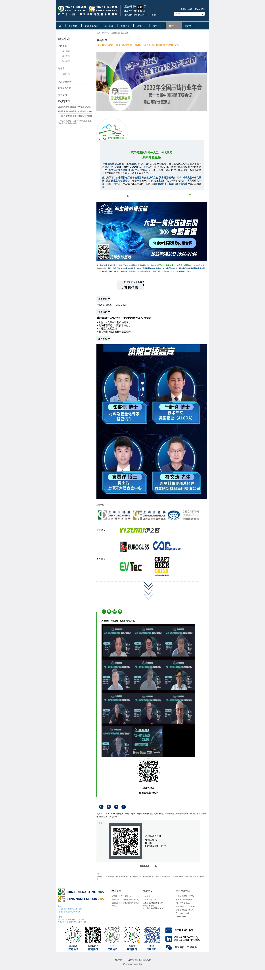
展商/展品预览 (91, 25)
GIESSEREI (181, 916)
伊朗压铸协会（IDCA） (185, 909)
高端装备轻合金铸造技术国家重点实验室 (125, 904)
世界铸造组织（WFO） (185, 896)
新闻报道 (62, 45)
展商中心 (125, 25)
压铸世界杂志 (64, 87)
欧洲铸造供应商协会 (184, 899)
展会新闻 (66, 51)
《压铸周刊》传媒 (150, 899)
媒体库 (61, 68)
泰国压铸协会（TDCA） (186, 906)
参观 (190, 9)
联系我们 (190, 25)
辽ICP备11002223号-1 (132, 964)
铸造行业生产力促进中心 (121, 896)
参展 (183, 9)
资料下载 (66, 73)
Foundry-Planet (182, 913)
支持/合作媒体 (65, 81)
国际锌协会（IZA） (184, 902)
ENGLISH (200, 9)
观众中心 (141, 25)
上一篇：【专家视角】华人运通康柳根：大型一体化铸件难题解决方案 (125, 876)
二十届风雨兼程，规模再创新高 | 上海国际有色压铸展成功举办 (74, 121)
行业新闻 (66, 60)
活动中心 (158, 25)
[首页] (87, 11)
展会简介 (73, 25)
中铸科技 (146, 896)
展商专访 (66, 55)
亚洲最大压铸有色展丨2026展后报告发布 (75, 106)
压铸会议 (109, 25)
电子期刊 (62, 94)
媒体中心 (174, 25)
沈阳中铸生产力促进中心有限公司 (125, 899)
